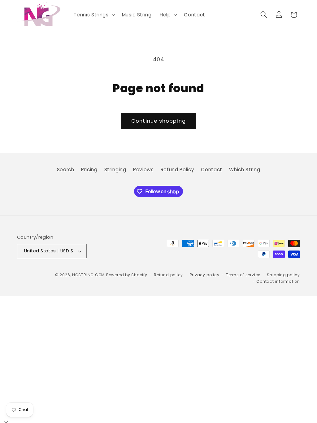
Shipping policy (283, 274)
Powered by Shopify (126, 274)
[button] (94, 15)
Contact (211, 169)
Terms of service (243, 274)
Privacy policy (204, 274)
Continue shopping (158, 120)
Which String (244, 169)
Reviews (143, 169)
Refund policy (168, 274)
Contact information (278, 281)
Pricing (89, 169)
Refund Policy (177, 169)
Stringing (115, 169)
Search (65, 169)
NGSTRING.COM (88, 274)
